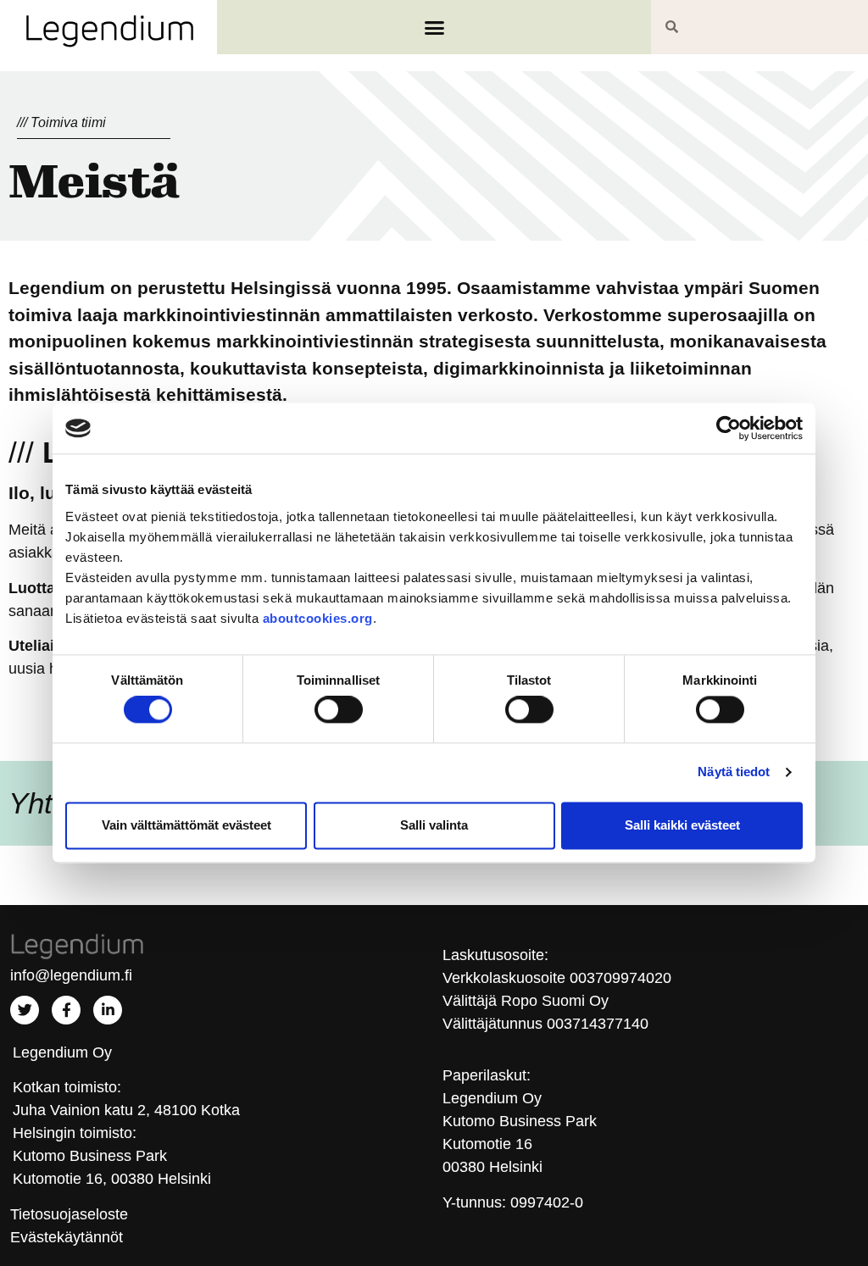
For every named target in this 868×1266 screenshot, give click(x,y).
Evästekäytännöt (66, 1237)
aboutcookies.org (318, 618)
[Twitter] (24, 1010)
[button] (434, 27)
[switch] (338, 710)
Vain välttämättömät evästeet (186, 825)
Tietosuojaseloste (69, 1214)
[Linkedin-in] (107, 1010)
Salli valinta (434, 825)
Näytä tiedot (734, 772)
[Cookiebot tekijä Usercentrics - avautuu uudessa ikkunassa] (728, 428)
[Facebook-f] (66, 1010)
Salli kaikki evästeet (682, 825)
